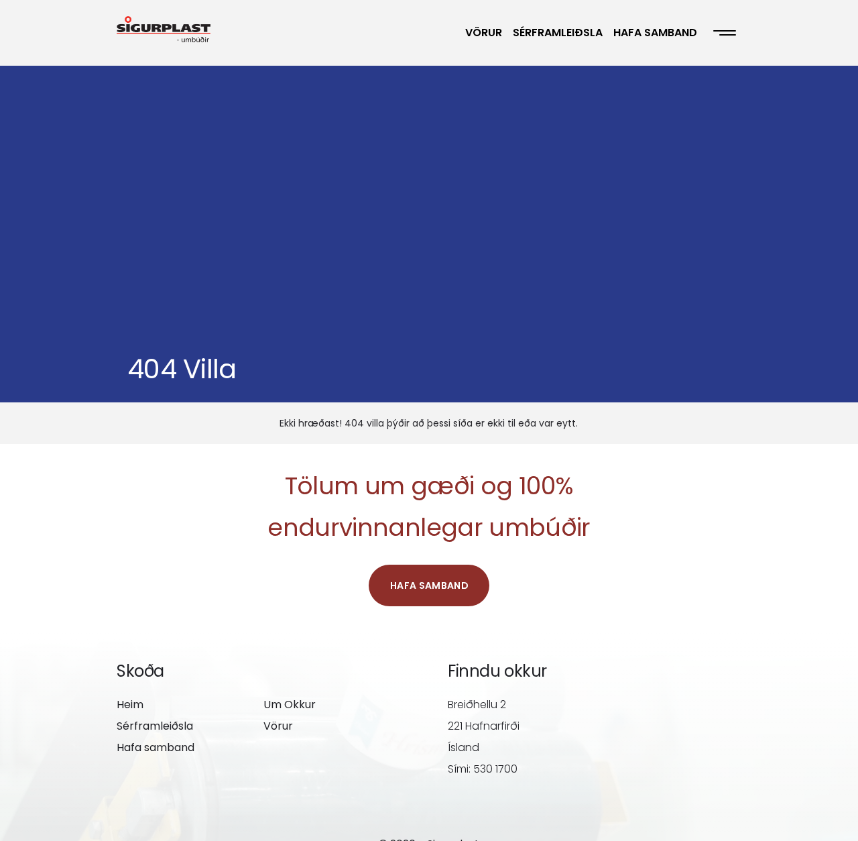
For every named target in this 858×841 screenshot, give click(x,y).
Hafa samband (655, 32)
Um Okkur (289, 704)
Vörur (483, 32)
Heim (130, 704)
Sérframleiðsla (558, 32)
